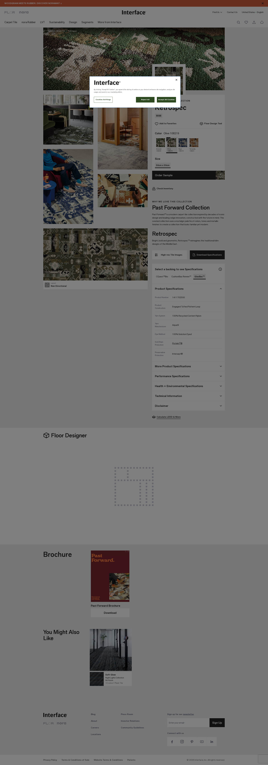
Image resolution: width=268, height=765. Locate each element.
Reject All (145, 100)
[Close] (176, 80)
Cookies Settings (103, 100)
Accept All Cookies (166, 100)
